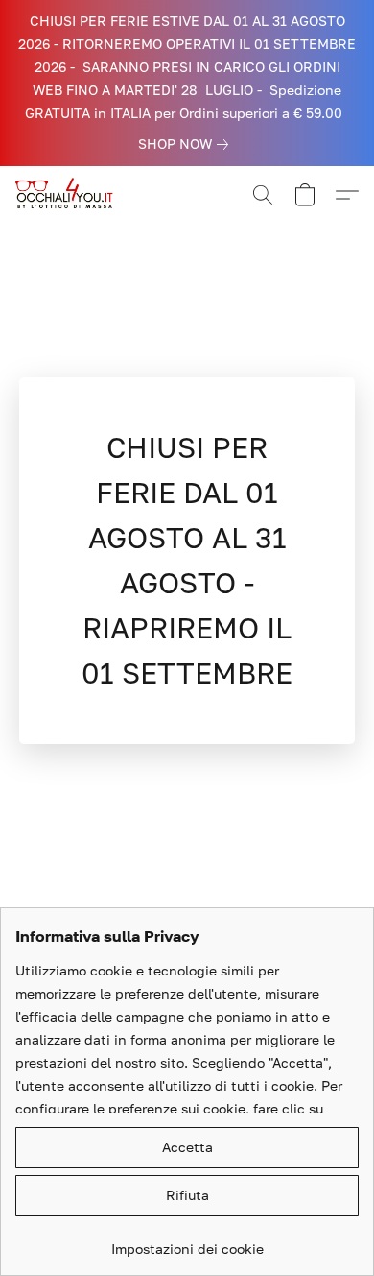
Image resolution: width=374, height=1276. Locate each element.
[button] (69, 195)
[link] (187, 144)
